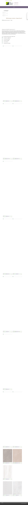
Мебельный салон (7, 0)
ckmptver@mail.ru (16, 4)
